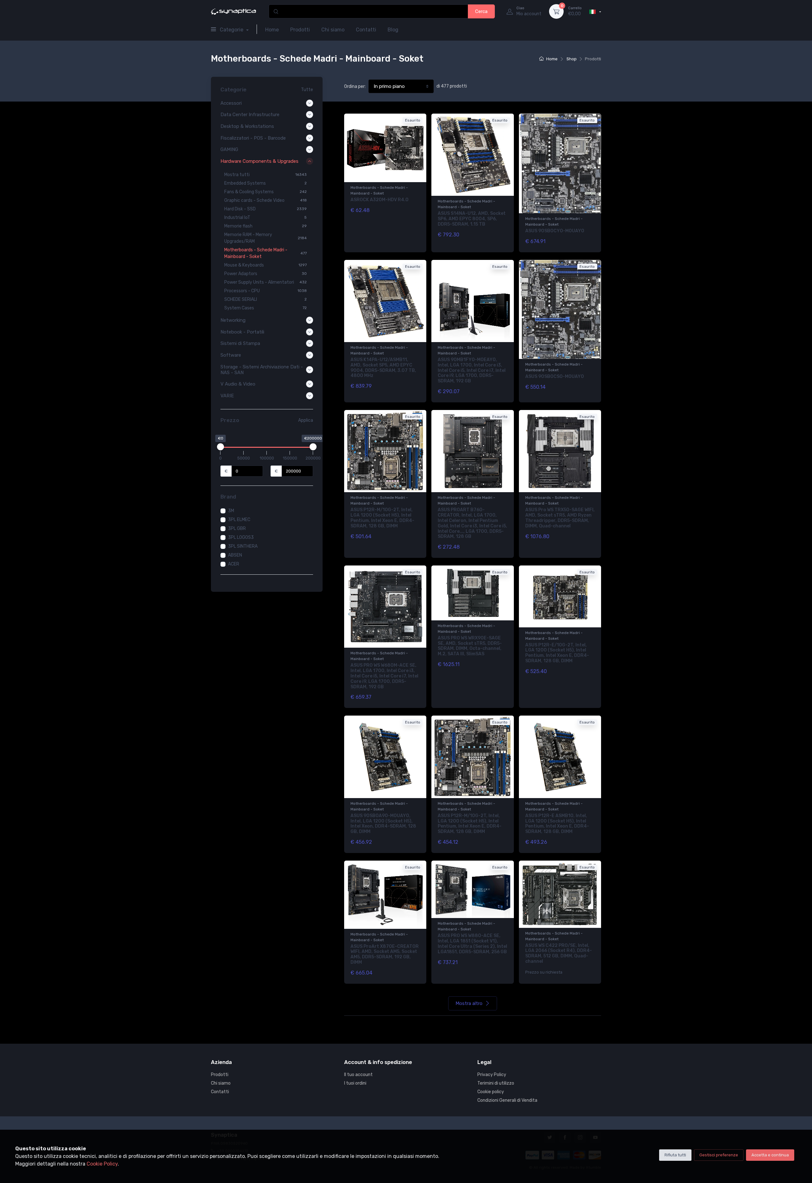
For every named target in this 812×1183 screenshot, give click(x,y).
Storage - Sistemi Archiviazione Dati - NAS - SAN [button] (261, 369)
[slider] (220, 446)
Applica (305, 420)
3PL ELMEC (239, 519)
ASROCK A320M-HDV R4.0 (379, 199)
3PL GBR (237, 528)
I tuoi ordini (355, 1083)
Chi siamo (332, 30)
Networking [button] (233, 320)
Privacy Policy (491, 1074)
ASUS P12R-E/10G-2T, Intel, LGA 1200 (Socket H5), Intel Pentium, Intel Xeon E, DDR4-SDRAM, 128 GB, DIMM (557, 653)
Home (272, 30)
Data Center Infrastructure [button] (249, 114)
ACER (233, 564)
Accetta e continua (770, 1155)
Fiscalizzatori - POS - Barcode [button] (253, 138)
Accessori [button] (231, 103)
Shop (571, 58)
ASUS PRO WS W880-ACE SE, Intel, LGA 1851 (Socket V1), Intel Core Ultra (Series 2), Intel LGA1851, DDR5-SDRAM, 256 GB (472, 943)
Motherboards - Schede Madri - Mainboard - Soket (379, 190)
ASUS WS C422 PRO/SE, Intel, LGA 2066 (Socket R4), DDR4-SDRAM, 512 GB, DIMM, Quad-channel (558, 953)
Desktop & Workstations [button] (247, 126)
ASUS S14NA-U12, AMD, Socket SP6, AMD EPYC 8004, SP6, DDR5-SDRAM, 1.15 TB (472, 219)
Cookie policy (490, 1091)
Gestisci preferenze (718, 1155)
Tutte (307, 89)
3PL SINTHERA (243, 546)
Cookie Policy (102, 1164)
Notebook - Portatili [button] (242, 332)
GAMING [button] (229, 149)
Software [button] (230, 355)
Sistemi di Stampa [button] (240, 343)
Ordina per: (355, 86)
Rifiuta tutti (675, 1155)
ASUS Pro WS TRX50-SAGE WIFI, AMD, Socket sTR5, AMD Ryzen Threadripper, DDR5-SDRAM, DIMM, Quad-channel (560, 517)
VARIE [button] (227, 396)
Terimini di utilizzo (495, 1083)
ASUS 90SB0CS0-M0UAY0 (554, 376)
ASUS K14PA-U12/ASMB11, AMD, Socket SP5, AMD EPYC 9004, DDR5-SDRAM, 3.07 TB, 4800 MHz (383, 367)
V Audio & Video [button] (237, 384)
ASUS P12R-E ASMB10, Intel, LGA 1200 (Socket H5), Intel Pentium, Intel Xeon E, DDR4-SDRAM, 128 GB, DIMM (557, 823)
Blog (393, 30)
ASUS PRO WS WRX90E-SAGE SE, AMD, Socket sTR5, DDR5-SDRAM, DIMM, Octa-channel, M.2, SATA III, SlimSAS (470, 646)
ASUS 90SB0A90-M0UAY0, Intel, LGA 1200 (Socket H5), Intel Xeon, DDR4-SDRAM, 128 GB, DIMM (383, 823)
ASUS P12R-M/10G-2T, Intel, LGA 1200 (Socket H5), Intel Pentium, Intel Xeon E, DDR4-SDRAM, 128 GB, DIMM (382, 517)
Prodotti (300, 30)
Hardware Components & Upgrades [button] (259, 161)
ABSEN (235, 555)
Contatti (366, 30)
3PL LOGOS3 (241, 537)
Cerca (481, 11)
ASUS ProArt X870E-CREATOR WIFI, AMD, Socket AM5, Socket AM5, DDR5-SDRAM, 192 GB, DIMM (384, 954)
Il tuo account (358, 1074)
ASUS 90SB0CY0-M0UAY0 (554, 231)
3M (231, 510)
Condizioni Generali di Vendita (507, 1100)
